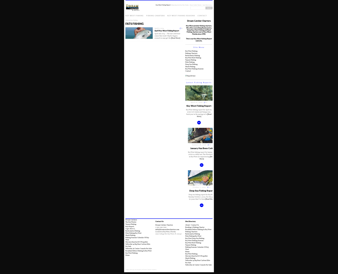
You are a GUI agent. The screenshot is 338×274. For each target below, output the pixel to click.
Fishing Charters (155, 16)
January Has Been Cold (201, 148)
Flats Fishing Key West (133, 233)
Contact (202, 16)
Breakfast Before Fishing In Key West (138, 251)
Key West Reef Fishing (193, 58)
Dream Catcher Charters (164, 225)
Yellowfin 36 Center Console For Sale (138, 249)
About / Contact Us (192, 225)
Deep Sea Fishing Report (201, 190)
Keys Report (129, 227)
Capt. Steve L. (130, 229)
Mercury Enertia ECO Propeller (136, 242)
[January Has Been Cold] (201, 142)
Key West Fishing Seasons (181, 16)
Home (127, 255)
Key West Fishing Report (199, 106)
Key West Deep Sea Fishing (194, 238)
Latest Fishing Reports (199, 82)
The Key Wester (130, 222)
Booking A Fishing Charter (194, 227)
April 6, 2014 (159, 28)
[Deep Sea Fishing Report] (201, 184)
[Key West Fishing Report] (199, 99)
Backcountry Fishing (192, 56)
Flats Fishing (190, 62)
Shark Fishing (190, 67)
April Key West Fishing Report (166, 31)
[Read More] (175, 38)
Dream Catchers (131, 220)
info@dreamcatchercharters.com (167, 229)
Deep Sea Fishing (191, 64)
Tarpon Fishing (190, 60)
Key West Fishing (134, 16)
